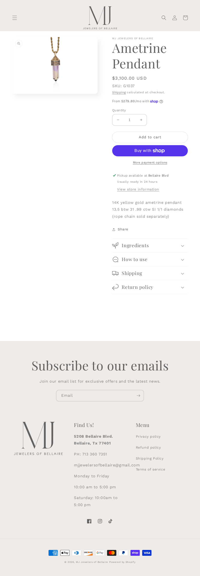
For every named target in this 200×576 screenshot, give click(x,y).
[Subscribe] (138, 395)
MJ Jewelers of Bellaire (92, 562)
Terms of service (150, 469)
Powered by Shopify (122, 562)
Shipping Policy (150, 458)
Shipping (119, 92)
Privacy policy (148, 436)
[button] (14, 17)
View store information (138, 189)
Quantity (119, 110)
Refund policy (148, 447)
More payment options (150, 162)
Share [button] (123, 229)
